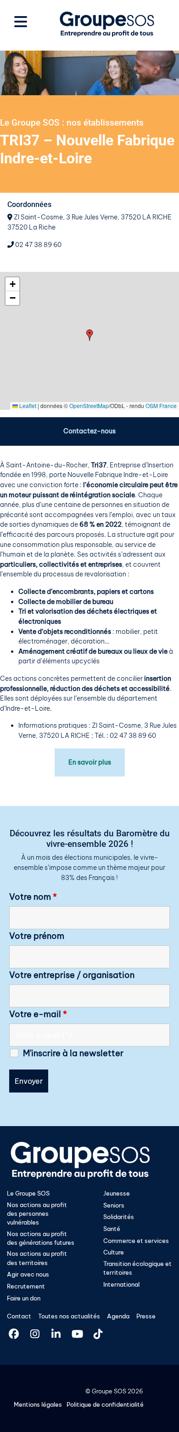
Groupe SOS (109, 1391)
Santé (111, 1228)
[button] (89, 335)
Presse (146, 1316)
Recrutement (26, 1286)
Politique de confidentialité (105, 1404)
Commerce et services (136, 1240)
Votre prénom (36, 936)
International (121, 1284)
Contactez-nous (89, 431)
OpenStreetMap (89, 405)
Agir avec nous (28, 1274)
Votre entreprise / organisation (71, 975)
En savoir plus (89, 762)
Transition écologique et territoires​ (137, 1268)
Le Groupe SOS (28, 1193)
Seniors (113, 1205)
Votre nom (33, 897)
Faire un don (23, 1298)
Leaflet (27, 405)
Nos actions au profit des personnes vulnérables (37, 1213)
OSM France (161, 405)
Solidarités (118, 1216)
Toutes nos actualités (69, 1316)
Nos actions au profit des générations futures (40, 1238)
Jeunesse (116, 1193)
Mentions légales (38, 1404)
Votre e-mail (38, 1014)
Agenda (118, 1316)
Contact (19, 1316)
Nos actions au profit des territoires (37, 1258)
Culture (113, 1252)
